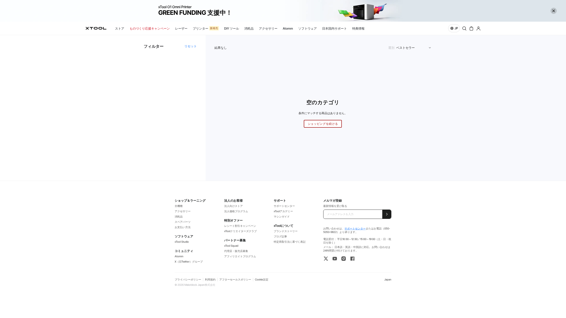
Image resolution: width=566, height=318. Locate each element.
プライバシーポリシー (188, 279)
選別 (391, 47)
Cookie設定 (261, 279)
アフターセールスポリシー (235, 279)
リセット (190, 46)
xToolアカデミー (283, 211)
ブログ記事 (280, 236)
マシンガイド (282, 216)
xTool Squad (231, 245)
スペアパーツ (183, 221)
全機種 (179, 206)
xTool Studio (182, 241)
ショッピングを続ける (323, 123)
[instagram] (343, 258)
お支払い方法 (183, 227)
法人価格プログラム (236, 211)
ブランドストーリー (286, 231)
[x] (326, 258)
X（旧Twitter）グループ (189, 261)
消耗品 (179, 216)
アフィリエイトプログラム (240, 256)
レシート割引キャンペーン (240, 225)
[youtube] (334, 258)
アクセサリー (183, 211)
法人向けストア (233, 206)
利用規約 (210, 279)
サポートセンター (284, 206)
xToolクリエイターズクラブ (240, 231)
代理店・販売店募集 (236, 251)
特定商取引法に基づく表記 (290, 241)
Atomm (179, 256)
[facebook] (352, 258)
